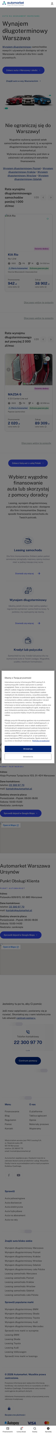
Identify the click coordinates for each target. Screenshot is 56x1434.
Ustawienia (28, 757)
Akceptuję (28, 749)
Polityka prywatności (40, 741)
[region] (28, 717)
